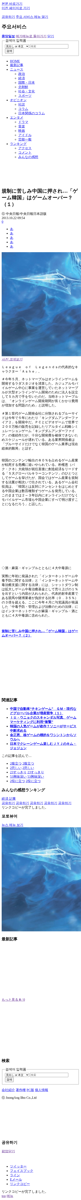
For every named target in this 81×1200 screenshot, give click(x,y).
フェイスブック (21, 1171)
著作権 (21, 1090)
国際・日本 (26, 82)
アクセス (25, 148)
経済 (21, 78)
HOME (15, 61)
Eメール (16, 1179)
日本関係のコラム (31, 113)
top (4, 1196)
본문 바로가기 (12, 3)
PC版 (30, 1090)
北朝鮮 (23, 87)
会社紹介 (8, 1090)
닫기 (50, 36)
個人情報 (41, 1090)
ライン (15, 1175)
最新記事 (16, 65)
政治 (21, 74)
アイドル (25, 135)
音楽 (21, 126)
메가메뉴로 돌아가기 (31, 36)
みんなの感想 (28, 157)
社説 (21, 104)
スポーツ (25, 95)
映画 (21, 130)
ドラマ (23, 122)
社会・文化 (26, 91)
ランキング (18, 144)
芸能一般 (25, 139)
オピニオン (18, 100)
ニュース (16, 69)
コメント (25, 152)
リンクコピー (20, 1184)
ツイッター (18, 1166)
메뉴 (10, 1196)
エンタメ (16, 117)
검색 (9, 50)
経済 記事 (9, 798)
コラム (23, 109)
